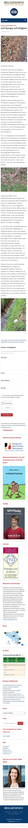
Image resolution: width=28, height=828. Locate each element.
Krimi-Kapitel (6, 736)
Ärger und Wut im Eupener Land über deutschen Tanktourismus (12, 687)
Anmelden (5, 748)
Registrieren (6, 746)
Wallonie (22, 342)
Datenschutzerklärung (14, 813)
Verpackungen (15, 342)
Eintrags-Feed (6, 750)
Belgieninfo (13, 808)
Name (3, 373)
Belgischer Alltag (11, 25)
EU (20, 340)
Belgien (6, 340)
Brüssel (10, 340)
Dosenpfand (16, 340)
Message (4, 357)
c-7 (25, 826)
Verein (21, 812)
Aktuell (3, 25)
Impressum (8, 812)
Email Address (5, 380)
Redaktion (15, 812)
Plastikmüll (4, 342)
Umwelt (9, 342)
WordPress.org (7, 753)
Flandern (23, 340)
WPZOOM (17, 821)
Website (3, 388)
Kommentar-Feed (7, 752)
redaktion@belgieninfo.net (10, 619)
